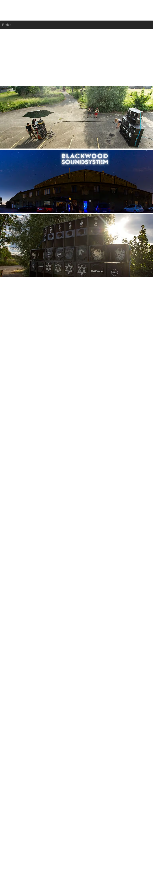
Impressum (7, 330)
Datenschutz (24, 330)
